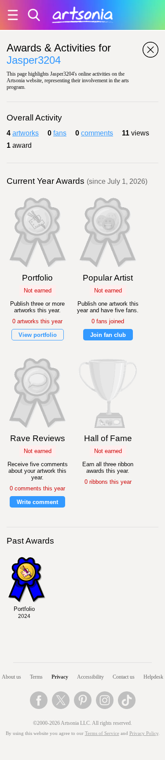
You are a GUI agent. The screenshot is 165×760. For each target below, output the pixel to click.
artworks (25, 133)
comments (97, 133)
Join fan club (108, 335)
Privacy (59, 677)
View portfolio (37, 335)
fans (59, 133)
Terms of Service (102, 733)
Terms (36, 677)
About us (11, 677)
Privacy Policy (143, 733)
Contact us (124, 677)
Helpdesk (153, 677)
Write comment (37, 502)
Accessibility (90, 677)
